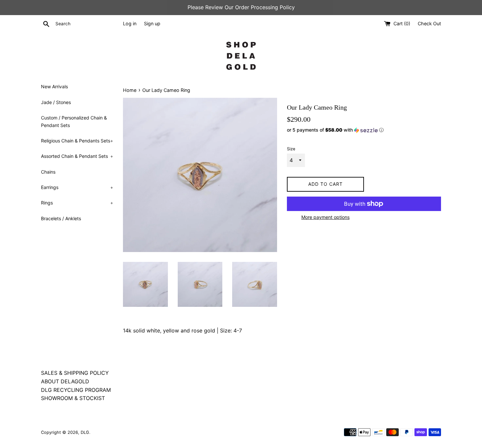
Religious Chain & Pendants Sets (77, 140)
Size (291, 148)
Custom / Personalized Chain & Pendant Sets (74, 121)
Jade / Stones (56, 102)
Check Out (429, 23)
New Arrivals (54, 86)
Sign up (152, 23)
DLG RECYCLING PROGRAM (76, 390)
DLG (85, 432)
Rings (77, 202)
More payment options (325, 217)
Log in (129, 23)
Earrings (77, 187)
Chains (48, 172)
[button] (364, 130)
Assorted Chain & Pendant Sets (77, 156)
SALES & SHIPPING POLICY (75, 373)
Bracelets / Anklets (61, 218)
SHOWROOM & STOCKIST (73, 398)
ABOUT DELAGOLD (65, 381)
